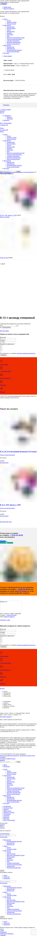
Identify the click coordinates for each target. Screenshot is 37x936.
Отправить (3, 355)
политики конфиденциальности (26, 353)
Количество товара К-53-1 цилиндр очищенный (16, 323)
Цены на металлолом (13, 51)
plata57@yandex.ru (5, 378)
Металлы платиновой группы (15, 37)
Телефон (2, 340)
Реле (8, 36)
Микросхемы (11, 31)
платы (5, 875)
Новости (9, 117)
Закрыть (2, 760)
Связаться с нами (5, 620)
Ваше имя (3, 337)
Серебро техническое (13, 40)
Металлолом (7, 840)
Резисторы (10, 34)
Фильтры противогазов (14, 42)
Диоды (9, 30)
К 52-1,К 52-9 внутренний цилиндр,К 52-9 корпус (18, 451)
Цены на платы (11, 23)
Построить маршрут (6, 716)
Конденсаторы (11, 28)
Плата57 (2, 172)
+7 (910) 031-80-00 (5, 109)
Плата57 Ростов (2, 111)
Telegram (2, 392)
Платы (9, 20)
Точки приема (4, 364)
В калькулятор (6, 327)
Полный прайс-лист (6, 521)
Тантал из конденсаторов (14, 39)
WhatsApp (3, 385)
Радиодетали (14, 172)
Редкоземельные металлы (14, 50)
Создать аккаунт (5, 833)
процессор (6, 877)
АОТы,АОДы (4, 257)
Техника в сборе (11, 22)
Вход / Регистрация (9, 820)
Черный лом (10, 47)
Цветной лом (11, 48)
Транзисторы (11, 27)
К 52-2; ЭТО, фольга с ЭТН (8, 215)
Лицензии (10, 118)
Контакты (6, 105)
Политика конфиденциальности (9, 755)
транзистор (6, 878)
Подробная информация (7, 344)
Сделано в (3, 758)
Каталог (7, 172)
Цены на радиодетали (13, 44)
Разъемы (9, 33)
